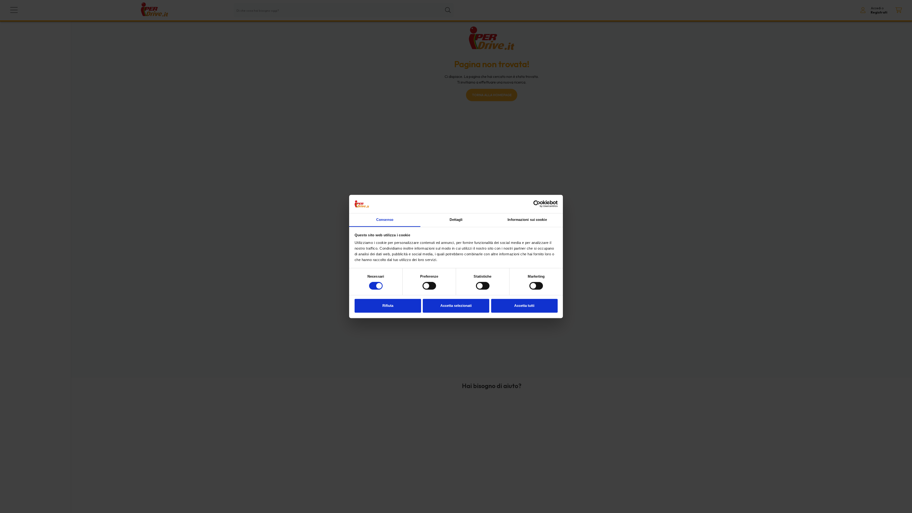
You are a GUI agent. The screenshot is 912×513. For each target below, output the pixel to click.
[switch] (429, 286)
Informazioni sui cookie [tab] (527, 220)
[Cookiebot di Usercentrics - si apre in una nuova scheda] (537, 204)
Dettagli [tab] (456, 220)
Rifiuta (387, 306)
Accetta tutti (524, 306)
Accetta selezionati (456, 306)
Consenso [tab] (384, 220)
